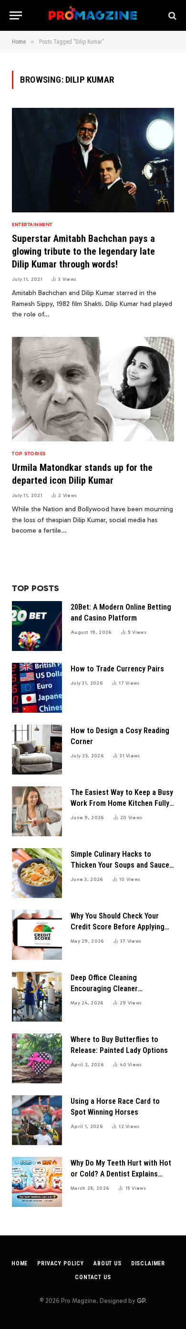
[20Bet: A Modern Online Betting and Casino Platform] (37, 626)
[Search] (171, 15)
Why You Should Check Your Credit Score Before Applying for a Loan (118, 926)
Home (19, 1263)
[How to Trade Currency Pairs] (37, 688)
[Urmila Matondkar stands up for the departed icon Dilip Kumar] (93, 389)
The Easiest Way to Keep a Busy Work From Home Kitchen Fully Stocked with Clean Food (122, 803)
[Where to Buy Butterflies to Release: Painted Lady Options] (37, 1058)
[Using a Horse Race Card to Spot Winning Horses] (37, 1120)
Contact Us (93, 1277)
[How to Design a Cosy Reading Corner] (37, 749)
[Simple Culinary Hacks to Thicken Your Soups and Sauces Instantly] (37, 873)
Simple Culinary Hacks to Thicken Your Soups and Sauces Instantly (122, 865)
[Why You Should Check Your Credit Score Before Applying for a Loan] (37, 935)
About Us (107, 1263)
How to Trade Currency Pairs (117, 668)
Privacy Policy (60, 1263)
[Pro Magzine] (93, 15)
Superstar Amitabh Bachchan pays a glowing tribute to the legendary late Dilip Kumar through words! (83, 251)
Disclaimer (148, 1263)
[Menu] (16, 15)
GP (141, 1300)
